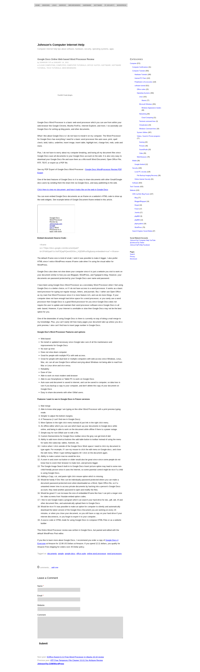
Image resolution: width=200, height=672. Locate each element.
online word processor (96, 554)
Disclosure (133, 259)
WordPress (121, 5)
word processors (114, 554)
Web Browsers (74, 5)
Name (40, 586)
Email (40, 596)
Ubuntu (144, 100)
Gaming (141, 142)
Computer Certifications (140, 67)
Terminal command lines (147, 121)
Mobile (134, 161)
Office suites (93, 65)
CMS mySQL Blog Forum (140, 194)
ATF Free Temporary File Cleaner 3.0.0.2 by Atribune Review (76, 660)
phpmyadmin (139, 224)
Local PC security (141, 172)
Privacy (132, 256)
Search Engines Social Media (142, 231)
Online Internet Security (142, 179)
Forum (137, 209)
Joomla (137, 212)
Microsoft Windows (145, 104)
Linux (54, 5)
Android (62, 5)
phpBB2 (137, 216)
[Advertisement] (100, 26)
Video (141, 153)
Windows (46, 5)
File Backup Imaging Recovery (147, 175)
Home (37, 5)
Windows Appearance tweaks (151, 108)
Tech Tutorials (54, 68)
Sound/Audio (143, 149)
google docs (70, 554)
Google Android (140, 164)
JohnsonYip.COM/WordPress (50, 664)
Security (135, 168)
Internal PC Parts (140, 78)
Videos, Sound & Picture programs (148, 136)
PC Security (109, 5)
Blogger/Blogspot (140, 201)
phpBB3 (137, 220)
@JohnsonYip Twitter (137, 242)
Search (132, 254)
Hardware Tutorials (141, 74)
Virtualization (143, 125)
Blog (136, 198)
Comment (41, 615)
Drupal (137, 205)
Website (40, 605)
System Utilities (142, 132)
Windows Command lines (147, 129)
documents (52, 554)
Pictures (142, 146)
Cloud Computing (47, 65)
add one (54, 567)
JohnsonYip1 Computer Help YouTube (142, 240)
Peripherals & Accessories (143, 82)
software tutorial (140, 85)
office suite (81, 554)
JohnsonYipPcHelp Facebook (140, 245)
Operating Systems (143, 93)
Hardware (87, 5)
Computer (61, 65)
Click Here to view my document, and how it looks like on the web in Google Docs (72, 189)
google (61, 554)
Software (98, 5)
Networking (143, 114)
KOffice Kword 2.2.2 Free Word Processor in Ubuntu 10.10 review (75, 657)
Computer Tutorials (76, 65)
